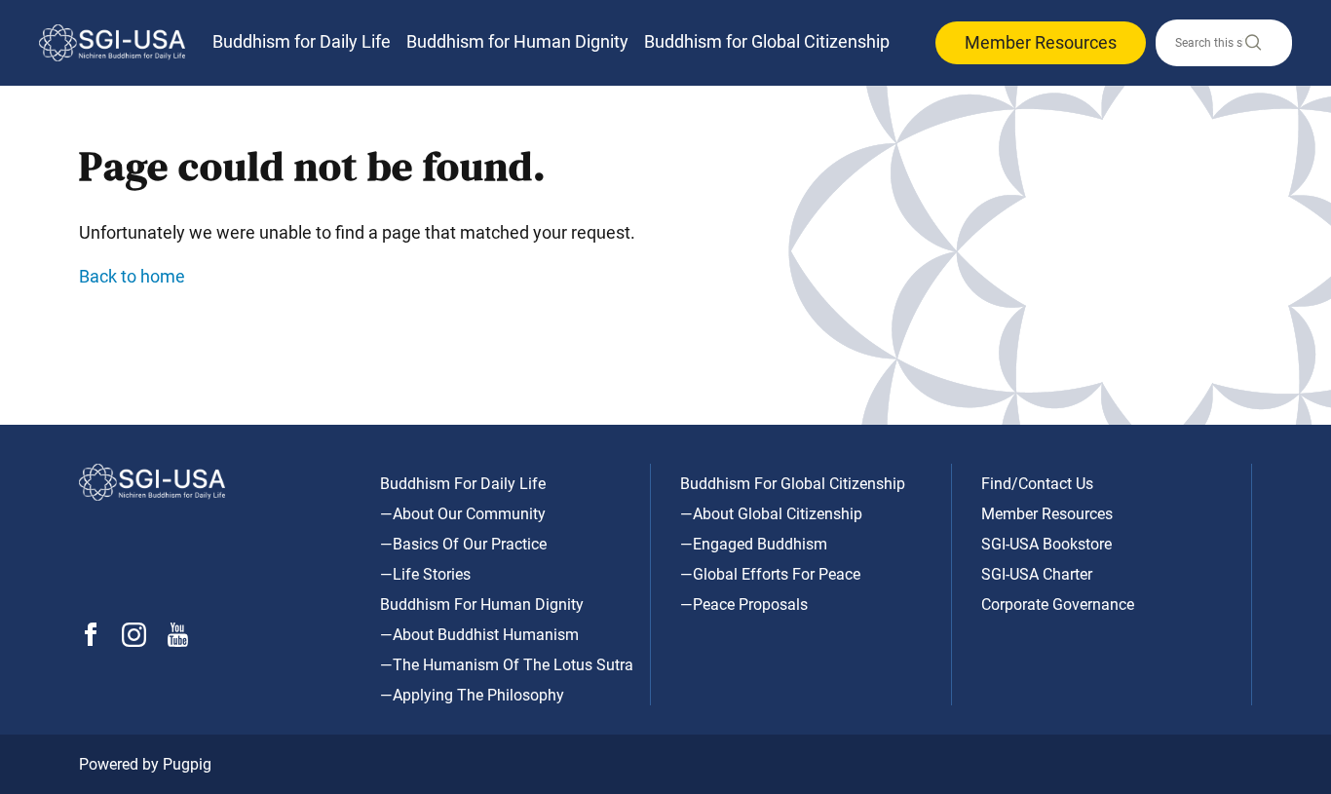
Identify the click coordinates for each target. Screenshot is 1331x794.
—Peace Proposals (744, 604)
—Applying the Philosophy (472, 695)
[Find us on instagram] (134, 641)
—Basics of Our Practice (463, 544)
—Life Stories (425, 574)
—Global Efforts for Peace (770, 574)
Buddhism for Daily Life (301, 41)
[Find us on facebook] (90, 640)
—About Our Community (463, 514)
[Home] (112, 42)
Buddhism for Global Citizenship (767, 41)
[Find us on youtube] (178, 641)
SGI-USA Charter (1036, 574)
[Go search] (1252, 47)
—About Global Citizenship (771, 514)
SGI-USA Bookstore (1046, 544)
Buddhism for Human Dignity (517, 41)
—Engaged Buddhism (753, 544)
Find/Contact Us (1037, 483)
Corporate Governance (1057, 604)
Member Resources (1041, 42)
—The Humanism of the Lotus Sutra (506, 665)
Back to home (132, 276)
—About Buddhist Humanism (479, 634)
